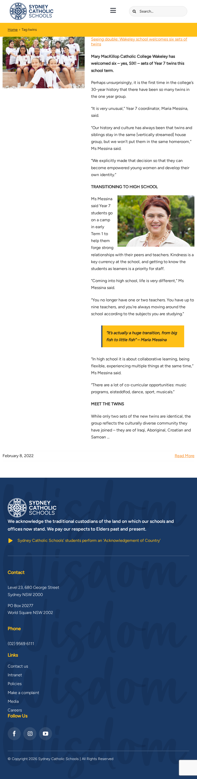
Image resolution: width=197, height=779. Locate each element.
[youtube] (45, 733)
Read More (184, 455)
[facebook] (14, 733)
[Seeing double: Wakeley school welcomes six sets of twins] (44, 63)
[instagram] (29, 733)
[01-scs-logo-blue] (31, 4)
